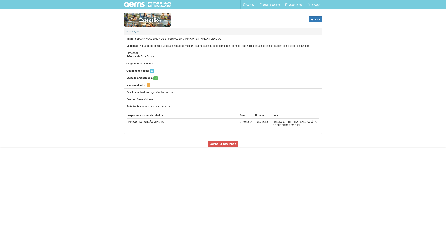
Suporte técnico (271, 4)
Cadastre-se (295, 4)
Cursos (250, 4)
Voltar (316, 19)
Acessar (315, 4)
